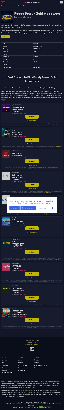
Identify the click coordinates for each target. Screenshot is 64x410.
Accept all (14, 208)
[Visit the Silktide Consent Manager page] (53, 208)
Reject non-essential (28, 208)
